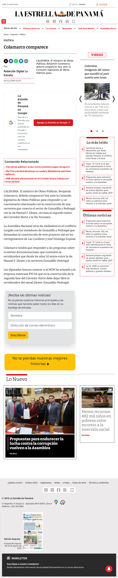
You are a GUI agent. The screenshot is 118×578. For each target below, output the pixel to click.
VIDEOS (97, 55)
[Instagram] (67, 21)
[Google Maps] (56, 502)
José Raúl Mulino (86, 28)
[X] (54, 21)
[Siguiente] (113, 99)
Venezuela (67, 28)
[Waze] (62, 502)
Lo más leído (97, 142)
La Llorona (51, 28)
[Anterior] (81, 99)
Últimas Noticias (31, 28)
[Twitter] (6, 60)
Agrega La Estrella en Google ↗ (53, 122)
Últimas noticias (97, 215)
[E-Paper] (101, 4)
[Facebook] (61, 21)
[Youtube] (74, 21)
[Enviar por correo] (26, 60)
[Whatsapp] (16, 60)
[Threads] (48, 21)
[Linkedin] (21, 60)
